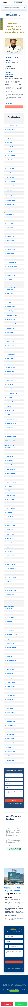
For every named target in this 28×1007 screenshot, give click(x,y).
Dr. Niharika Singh (10, 564)
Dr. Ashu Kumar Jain (10, 626)
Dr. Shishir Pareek (9, 452)
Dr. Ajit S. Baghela (9, 168)
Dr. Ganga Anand (9, 669)
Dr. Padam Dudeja (10, 686)
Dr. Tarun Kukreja (9, 594)
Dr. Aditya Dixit (9, 673)
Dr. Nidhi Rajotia (9, 534)
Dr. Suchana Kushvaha (11, 665)
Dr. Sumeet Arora (9, 177)
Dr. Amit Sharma (9, 756)
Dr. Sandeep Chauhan (11, 375)
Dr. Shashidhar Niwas (11, 363)
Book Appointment (14, 106)
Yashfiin (4, 2)
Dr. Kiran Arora (9, 350)
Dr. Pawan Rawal (9, 738)
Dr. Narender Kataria (10, 660)
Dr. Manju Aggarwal (10, 151)
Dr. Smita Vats (8, 486)
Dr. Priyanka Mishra (10, 164)
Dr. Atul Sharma (9, 414)
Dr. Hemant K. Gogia (10, 423)
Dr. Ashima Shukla (10, 432)
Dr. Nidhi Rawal (9, 293)
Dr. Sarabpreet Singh (10, 436)
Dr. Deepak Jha (9, 227)
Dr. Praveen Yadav (10, 389)
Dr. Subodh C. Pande (10, 258)
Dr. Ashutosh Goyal (10, 525)
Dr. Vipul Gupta (9, 384)
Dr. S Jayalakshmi (9, 236)
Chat (21, 1004)
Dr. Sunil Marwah (9, 345)
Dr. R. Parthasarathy (10, 730)
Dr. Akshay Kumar (9, 410)
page (10, 12)
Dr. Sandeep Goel (9, 245)
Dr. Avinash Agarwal (10, 568)
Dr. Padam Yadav (9, 521)
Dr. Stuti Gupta (9, 456)
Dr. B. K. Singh (8, 209)
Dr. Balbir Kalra (9, 380)
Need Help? (7, 1004)
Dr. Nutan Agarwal (10, 508)
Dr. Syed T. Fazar (9, 652)
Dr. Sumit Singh (9, 146)
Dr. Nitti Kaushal (9, 608)
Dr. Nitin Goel (8, 190)
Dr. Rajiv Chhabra (9, 617)
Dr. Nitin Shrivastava (10, 271)
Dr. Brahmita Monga (10, 516)
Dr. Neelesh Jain (9, 465)
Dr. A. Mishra (8, 747)
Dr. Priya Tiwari (9, 551)
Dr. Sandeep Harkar (10, 275)
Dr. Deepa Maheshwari (11, 315)
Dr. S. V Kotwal (9, 223)
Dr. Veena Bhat (9, 298)
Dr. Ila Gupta (8, 406)
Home (6, 12)
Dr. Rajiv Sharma (9, 499)
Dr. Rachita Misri (9, 760)
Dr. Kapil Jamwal (9, 742)
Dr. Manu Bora (8, 397)
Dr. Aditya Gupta (9, 204)
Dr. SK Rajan (8, 302)
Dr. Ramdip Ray (9, 311)
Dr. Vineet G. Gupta (10, 249)
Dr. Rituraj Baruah (9, 512)
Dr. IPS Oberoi (8, 279)
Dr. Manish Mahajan (10, 577)
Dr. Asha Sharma (9, 704)
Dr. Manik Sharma (9, 630)
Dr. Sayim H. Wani (9, 538)
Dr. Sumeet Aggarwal (10, 542)
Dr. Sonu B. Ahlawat (10, 469)
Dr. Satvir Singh (9, 332)
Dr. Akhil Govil (8, 503)
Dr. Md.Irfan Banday (10, 725)
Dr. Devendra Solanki (10, 621)
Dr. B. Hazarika (9, 159)
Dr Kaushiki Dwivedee (11, 196)
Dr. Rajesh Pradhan (10, 547)
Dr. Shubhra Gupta (10, 682)
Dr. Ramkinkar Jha (10, 721)
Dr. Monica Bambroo (10, 262)
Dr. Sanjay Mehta (9, 643)
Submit (14, 800)
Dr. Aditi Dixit (8, 656)
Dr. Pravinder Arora (10, 695)
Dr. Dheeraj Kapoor (10, 319)
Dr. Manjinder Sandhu (11, 125)
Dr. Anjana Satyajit (10, 367)
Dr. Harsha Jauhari (10, 712)
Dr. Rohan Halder (9, 253)
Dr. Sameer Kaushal (10, 129)
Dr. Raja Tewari (9, 529)
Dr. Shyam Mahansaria (11, 717)
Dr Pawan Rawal (9, 214)
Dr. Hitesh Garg (9, 289)
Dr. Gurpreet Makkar (10, 647)
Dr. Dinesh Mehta (9, 358)
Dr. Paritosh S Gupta (10, 219)
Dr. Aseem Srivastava (10, 134)
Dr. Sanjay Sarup (9, 477)
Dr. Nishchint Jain (9, 734)
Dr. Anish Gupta (9, 172)
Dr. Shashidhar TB (10, 155)
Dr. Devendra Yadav (10, 473)
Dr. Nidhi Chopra (9, 586)
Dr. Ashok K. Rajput (10, 200)
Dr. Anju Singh (8, 678)
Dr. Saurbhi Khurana (10, 590)
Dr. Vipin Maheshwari (10, 573)
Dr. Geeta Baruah (9, 371)
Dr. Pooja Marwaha (10, 555)
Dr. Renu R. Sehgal (10, 495)
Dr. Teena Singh (9, 699)
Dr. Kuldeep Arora (9, 337)
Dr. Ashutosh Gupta (10, 751)
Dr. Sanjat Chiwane (10, 341)
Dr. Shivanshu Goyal (10, 324)
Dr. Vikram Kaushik (10, 181)
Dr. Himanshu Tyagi (10, 328)
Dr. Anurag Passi (9, 613)
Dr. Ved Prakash (9, 599)
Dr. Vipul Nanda (9, 138)
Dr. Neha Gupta (9, 691)
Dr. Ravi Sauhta (9, 427)
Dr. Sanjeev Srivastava (11, 419)
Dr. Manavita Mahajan (11, 266)
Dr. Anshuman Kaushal (11, 634)
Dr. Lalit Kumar (9, 708)
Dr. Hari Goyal (8, 142)
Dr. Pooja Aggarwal (10, 306)
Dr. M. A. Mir (8, 491)
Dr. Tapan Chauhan (10, 232)
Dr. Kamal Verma (9, 240)
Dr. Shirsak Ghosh (10, 560)
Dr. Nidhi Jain (8, 581)
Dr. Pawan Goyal (9, 185)
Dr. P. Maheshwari (10, 354)
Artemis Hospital (9, 74)
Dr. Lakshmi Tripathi (10, 482)
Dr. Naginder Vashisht (11, 639)
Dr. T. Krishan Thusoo (11, 401)
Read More (9, 103)
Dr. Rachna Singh (9, 460)
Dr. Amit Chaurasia (10, 447)
